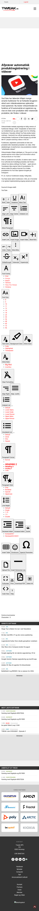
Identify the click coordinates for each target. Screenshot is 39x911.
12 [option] (6, 308)
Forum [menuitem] (6, 2)
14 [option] (6, 310)
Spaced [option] (7, 492)
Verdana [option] (8, 287)
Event (19, 890)
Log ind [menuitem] (26, 2)
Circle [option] (7, 437)
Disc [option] (6, 439)
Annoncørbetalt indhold (19, 877)
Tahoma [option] (8, 282)
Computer (19, 872)
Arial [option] (6, 276)
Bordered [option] (8, 490)
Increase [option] (9, 534)
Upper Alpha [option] (9, 416)
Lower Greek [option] (9, 412)
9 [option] (5, 302)
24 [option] (6, 315)
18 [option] (6, 313)
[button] (3, 200)
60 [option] (6, 323)
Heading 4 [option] (8, 468)
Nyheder (19, 869)
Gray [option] (6, 487)
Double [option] (7, 517)
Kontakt (19, 884)
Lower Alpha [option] (9, 410)
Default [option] (7, 408)
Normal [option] (7, 460)
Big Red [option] (8, 364)
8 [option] (5, 300)
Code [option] (7, 346)
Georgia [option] (7, 278)
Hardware (19, 866)
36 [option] (6, 319)
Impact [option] (7, 280)
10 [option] (6, 304)
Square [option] (7, 441)
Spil (19, 874)
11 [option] (6, 306)
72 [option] (6, 326)
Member (19, 892)
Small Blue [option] (8, 367)
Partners (19, 887)
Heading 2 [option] (11, 464)
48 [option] (6, 321)
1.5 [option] (6, 514)
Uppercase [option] (8, 494)
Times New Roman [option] (11, 285)
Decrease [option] (12, 536)
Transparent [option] (9, 350)
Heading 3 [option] (9, 467)
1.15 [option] (6, 512)
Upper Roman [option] (9, 418)
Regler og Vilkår (19, 895)
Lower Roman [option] (9, 414)
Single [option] (7, 510)
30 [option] (6, 317)
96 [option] (6, 328)
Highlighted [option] (9, 348)
